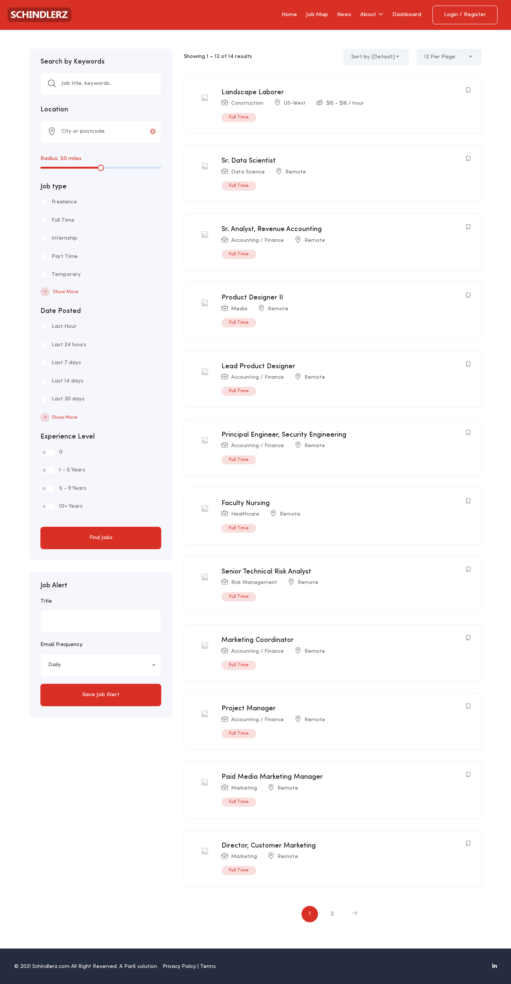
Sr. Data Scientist (248, 160)
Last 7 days (66, 363)
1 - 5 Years (72, 470)
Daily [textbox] (54, 665)
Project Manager (248, 708)
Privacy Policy (179, 966)
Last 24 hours (69, 345)
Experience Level (67, 436)
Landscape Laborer (252, 92)
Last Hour (64, 326)
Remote (295, 172)
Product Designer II (252, 297)
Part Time (65, 256)
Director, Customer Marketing (268, 845)
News (344, 15)
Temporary (66, 274)
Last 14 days (67, 381)
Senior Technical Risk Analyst (266, 571)
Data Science (248, 172)
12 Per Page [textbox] (439, 57)
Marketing (244, 788)
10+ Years (71, 506)
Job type (53, 186)
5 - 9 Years (72, 488)
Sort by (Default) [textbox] (373, 57)
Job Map (317, 15)
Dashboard (406, 15)
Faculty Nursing (245, 503)
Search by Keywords (72, 61)
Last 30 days (68, 399)
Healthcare (245, 514)
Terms (208, 966)
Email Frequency (61, 645)
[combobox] (100, 665)
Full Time (63, 220)
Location (54, 109)
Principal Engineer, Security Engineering (283, 434)
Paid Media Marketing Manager (272, 777)
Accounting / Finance (257, 240)
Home (289, 15)
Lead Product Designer (258, 366)
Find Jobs (101, 538)
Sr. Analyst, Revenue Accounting (271, 229)
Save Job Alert (100, 695)
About (368, 15)
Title (46, 601)
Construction (247, 103)
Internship (64, 238)
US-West (295, 103)
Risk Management (254, 582)
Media (239, 308)
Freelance (64, 202)
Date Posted (60, 311)
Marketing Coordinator (257, 640)
